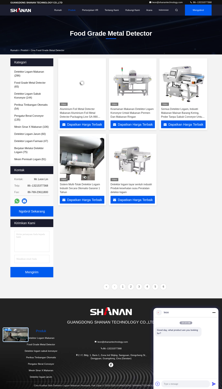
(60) (30, 134)
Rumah (58, 10)
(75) (29, 150)
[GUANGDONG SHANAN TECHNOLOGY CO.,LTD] (20, 10)
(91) (30, 159)
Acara (149, 10)
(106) (31, 126)
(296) (29, 73)
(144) (27, 95)
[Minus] (214, 312)
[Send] (213, 383)
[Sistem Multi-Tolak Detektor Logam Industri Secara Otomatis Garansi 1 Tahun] (82, 158)
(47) (31, 141)
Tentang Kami (112, 10)
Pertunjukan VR (90, 10)
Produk (72, 10)
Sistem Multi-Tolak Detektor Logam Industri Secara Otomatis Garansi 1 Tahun (80, 188)
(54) (31, 106)
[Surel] (24, 201)
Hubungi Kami (132, 10)
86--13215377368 (202, 2)
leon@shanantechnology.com (167, 2)
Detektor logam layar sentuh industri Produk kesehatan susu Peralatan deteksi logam (131, 188)
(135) (29, 117)
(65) (30, 84)
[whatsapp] (17, 201)
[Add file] (157, 383)
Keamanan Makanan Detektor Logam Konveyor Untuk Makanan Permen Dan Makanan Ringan (132, 113)
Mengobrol (198, 10)
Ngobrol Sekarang (32, 211)
